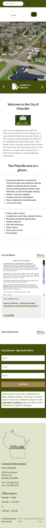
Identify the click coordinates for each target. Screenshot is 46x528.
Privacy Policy (40, 520)
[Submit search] (27, 3)
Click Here (9, 315)
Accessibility (30, 519)
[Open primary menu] (34, 14)
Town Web (20, 520)
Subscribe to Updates (12, 402)
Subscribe (23, 384)
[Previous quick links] (3, 87)
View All (41, 255)
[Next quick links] (42, 87)
